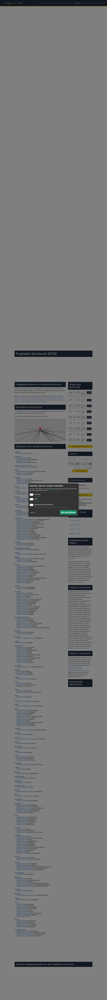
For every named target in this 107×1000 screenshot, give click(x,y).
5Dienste (37, 496)
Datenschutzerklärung (53, 490)
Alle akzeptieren (68, 512)
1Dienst (37, 501)
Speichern (32, 512)
